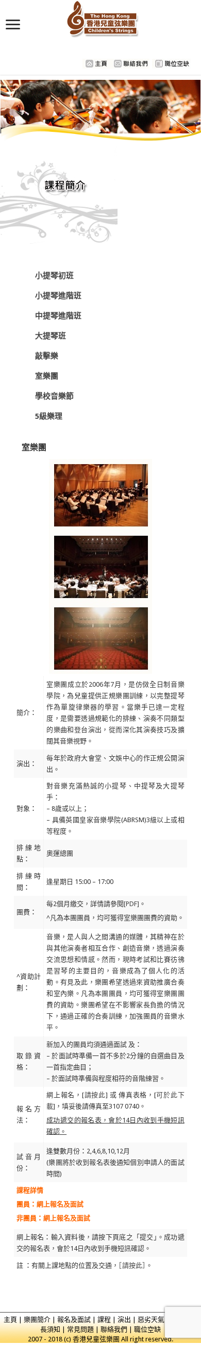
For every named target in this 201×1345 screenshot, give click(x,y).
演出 (124, 1319)
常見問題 (80, 1329)
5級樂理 (48, 416)
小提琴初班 (54, 275)
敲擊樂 (46, 356)
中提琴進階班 (58, 315)
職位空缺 (147, 1329)
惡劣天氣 (151, 1319)
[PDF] (131, 904)
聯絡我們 (113, 1329)
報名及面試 (74, 1319)
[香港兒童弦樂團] (100, 17)
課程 (104, 1319)
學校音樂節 (54, 396)
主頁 (10, 1319)
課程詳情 (29, 1190)
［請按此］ (132, 1265)
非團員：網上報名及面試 (53, 1218)
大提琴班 (50, 335)
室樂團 (46, 376)
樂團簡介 (37, 1319)
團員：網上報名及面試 (49, 1204)
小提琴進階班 (58, 295)
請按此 (95, 1095)
